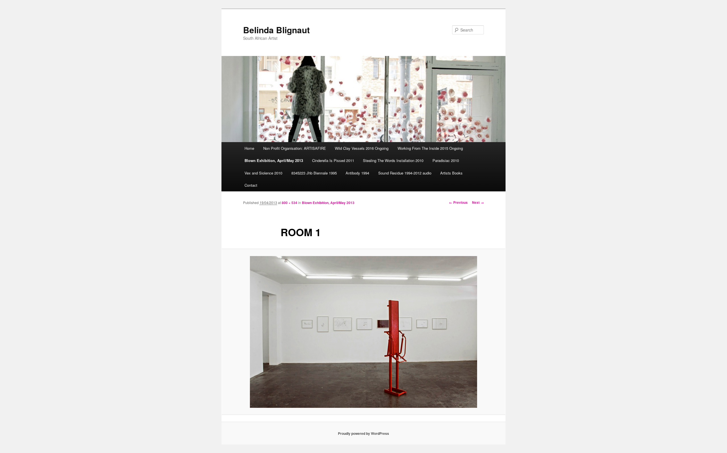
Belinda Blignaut (276, 30)
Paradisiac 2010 (446, 160)
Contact (251, 185)
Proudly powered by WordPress (363, 433)
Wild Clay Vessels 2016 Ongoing (361, 148)
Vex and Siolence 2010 (263, 173)
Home (249, 148)
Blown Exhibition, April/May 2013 (274, 160)
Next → (478, 202)
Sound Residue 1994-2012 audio (404, 173)
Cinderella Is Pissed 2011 (333, 160)
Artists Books (451, 173)
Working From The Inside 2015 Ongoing (430, 148)
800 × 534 (289, 202)
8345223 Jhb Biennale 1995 (314, 173)
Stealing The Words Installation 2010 (393, 160)
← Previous (458, 202)
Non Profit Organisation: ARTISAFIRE (294, 148)
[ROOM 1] (363, 332)
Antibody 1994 (357, 173)
